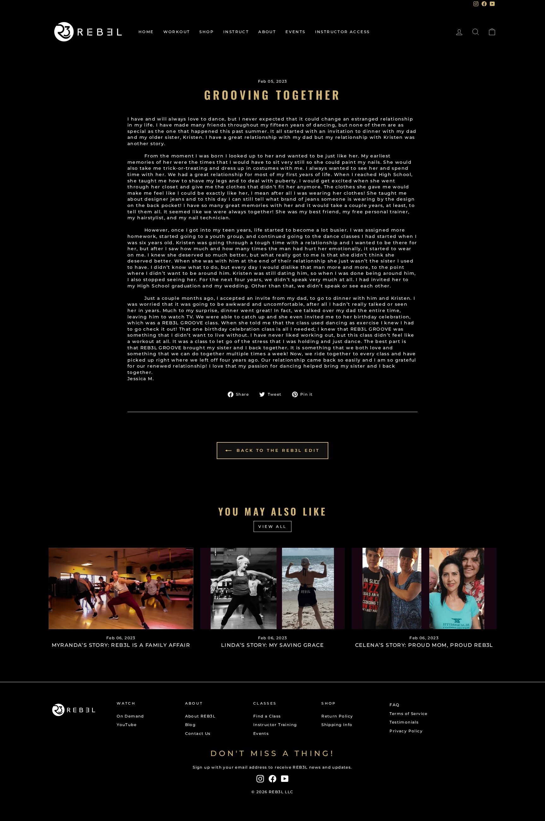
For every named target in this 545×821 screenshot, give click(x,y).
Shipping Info (336, 724)
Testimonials (404, 722)
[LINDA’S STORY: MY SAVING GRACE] (272, 588)
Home (146, 31)
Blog (190, 724)
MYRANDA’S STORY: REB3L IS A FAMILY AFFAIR (121, 645)
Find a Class (267, 716)
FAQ (394, 704)
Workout (176, 31)
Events (295, 31)
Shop (206, 31)
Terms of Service (408, 713)
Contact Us (198, 733)
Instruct (236, 31)
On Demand (130, 716)
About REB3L (200, 716)
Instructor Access (342, 31)
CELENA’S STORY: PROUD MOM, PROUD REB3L (424, 645)
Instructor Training (275, 724)
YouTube (127, 724)
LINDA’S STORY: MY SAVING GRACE (272, 645)
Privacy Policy (406, 731)
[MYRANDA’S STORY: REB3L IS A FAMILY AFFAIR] (121, 588)
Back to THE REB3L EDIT (277, 450)
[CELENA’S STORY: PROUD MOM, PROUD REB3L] (424, 588)
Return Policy (337, 716)
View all (272, 526)
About (267, 31)
